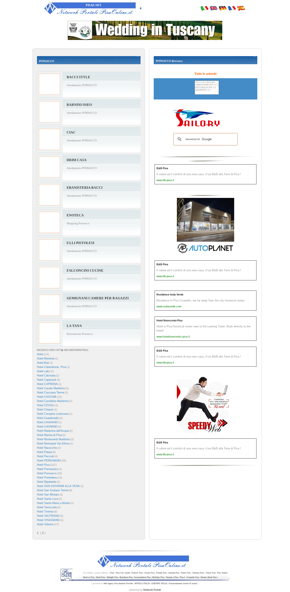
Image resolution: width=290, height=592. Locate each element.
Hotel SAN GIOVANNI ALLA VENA (58, 486)
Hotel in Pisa (88, 577)
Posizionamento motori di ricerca (183, 583)
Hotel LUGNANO (47, 426)
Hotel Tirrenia (45, 511)
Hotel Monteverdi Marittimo (53, 439)
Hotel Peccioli (45, 456)
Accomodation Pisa (142, 577)
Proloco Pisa (137, 573)
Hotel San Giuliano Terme (52, 490)
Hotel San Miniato (48, 494)
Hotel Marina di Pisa (49, 435)
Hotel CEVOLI (45, 405)
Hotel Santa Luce (47, 498)
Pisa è (182, 577)
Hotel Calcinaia (46, 375)
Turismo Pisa (198, 573)
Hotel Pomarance (47, 469)
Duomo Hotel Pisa (209, 577)
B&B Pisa (162, 168)
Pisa (112, 573)
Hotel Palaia (44, 452)
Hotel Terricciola (47, 507)
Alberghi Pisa (112, 577)
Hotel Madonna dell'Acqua (53, 430)
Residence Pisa (126, 577)
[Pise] (232, 8)
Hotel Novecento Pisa (169, 320)
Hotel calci (43, 371)
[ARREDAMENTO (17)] (207, 85)
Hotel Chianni (45, 409)
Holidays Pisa (158, 577)
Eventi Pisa (149, 573)
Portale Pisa (161, 573)
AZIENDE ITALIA (159, 583)
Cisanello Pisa (193, 577)
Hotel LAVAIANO (47, 422)
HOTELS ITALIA (142, 583)
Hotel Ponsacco (46, 473)
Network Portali (152, 589)
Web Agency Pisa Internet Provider (118, 583)
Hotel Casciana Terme (50, 392)
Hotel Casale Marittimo (51, 388)
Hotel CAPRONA (47, 384)
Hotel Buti (43, 362)
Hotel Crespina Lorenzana (53, 413)
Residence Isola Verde (169, 294)
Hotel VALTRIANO (48, 515)
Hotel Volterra (45, 524)
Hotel (40, 354)
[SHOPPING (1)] (207, 90)
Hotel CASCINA (46, 396)
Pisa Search (222, 573)
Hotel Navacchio (47, 447)
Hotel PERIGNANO (49, 460)
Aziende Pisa (173, 573)
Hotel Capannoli (46, 379)
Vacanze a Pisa (172, 577)
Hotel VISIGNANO (48, 520)
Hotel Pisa (43, 464)
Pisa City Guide (123, 573)
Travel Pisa (210, 573)
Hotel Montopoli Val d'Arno (53, 443)
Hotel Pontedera (47, 477)
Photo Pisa (185, 573)
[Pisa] (204, 8)
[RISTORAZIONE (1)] (207, 87)
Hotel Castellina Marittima (53, 401)
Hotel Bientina (45, 358)
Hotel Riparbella (46, 481)
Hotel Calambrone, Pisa (51, 367)
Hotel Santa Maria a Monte (53, 503)
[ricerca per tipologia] (207, 82)
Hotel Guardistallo (48, 418)
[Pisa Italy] (213, 8)
